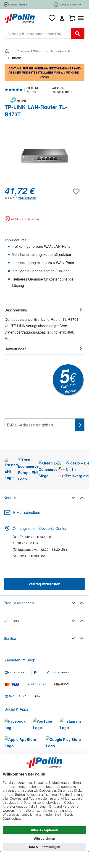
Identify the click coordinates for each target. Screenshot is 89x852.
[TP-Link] (44, 100)
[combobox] (38, 33)
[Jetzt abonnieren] (79, 424)
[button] (77, 497)
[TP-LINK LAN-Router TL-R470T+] (44, 156)
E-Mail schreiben (26, 512)
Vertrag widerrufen (44, 584)
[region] (44, 156)
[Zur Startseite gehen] (20, 17)
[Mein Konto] (62, 18)
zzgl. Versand (27, 198)
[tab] (44, 323)
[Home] (7, 51)
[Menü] (81, 18)
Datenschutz (34, 435)
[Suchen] (77, 33)
